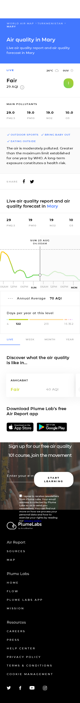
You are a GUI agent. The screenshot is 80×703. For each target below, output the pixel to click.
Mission (15, 608)
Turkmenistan (50, 23)
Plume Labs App (25, 599)
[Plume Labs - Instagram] (45, 689)
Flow (13, 591)
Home (13, 582)
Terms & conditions (30, 665)
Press (13, 639)
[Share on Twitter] (32, 182)
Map (11, 559)
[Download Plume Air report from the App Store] (20, 427)
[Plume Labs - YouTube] (32, 689)
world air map (20, 23)
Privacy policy (24, 657)
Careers (16, 631)
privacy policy (32, 520)
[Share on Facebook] (24, 182)
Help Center (21, 648)
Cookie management (30, 674)
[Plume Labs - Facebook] (20, 689)
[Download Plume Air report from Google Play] (52, 427)
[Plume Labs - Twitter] (9, 688)
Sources (16, 551)
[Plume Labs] (40, 526)
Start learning (53, 479)
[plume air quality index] (22, 88)
